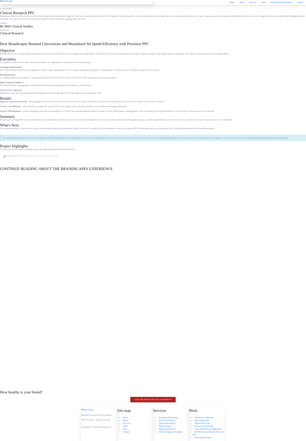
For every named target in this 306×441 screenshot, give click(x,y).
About (242, 2)
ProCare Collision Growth (17, 377)
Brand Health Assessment (281, 2)
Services (253, 2)
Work (263, 2)
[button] (5, 156)
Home (232, 2)
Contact (300, 2)
